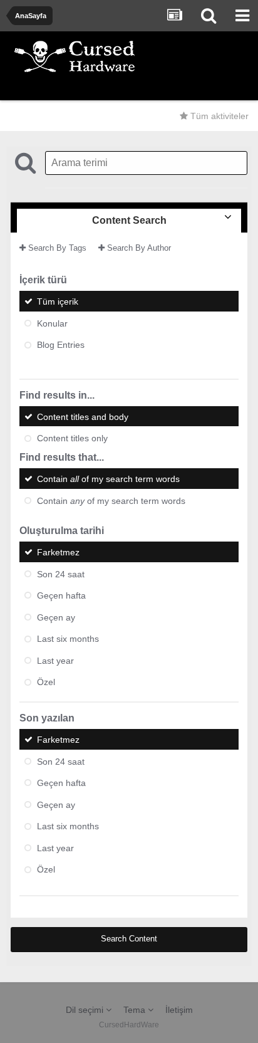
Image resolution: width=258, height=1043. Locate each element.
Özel (46, 682)
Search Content (129, 938)
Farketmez (58, 552)
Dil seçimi (86, 1010)
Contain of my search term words (108, 479)
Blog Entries (61, 345)
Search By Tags (56, 248)
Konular (52, 323)
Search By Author (138, 248)
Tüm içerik (57, 301)
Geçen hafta (61, 595)
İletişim (179, 1010)
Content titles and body (82, 416)
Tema (135, 1010)
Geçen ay (56, 617)
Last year (55, 660)
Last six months (68, 639)
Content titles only (72, 438)
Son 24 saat (61, 574)
